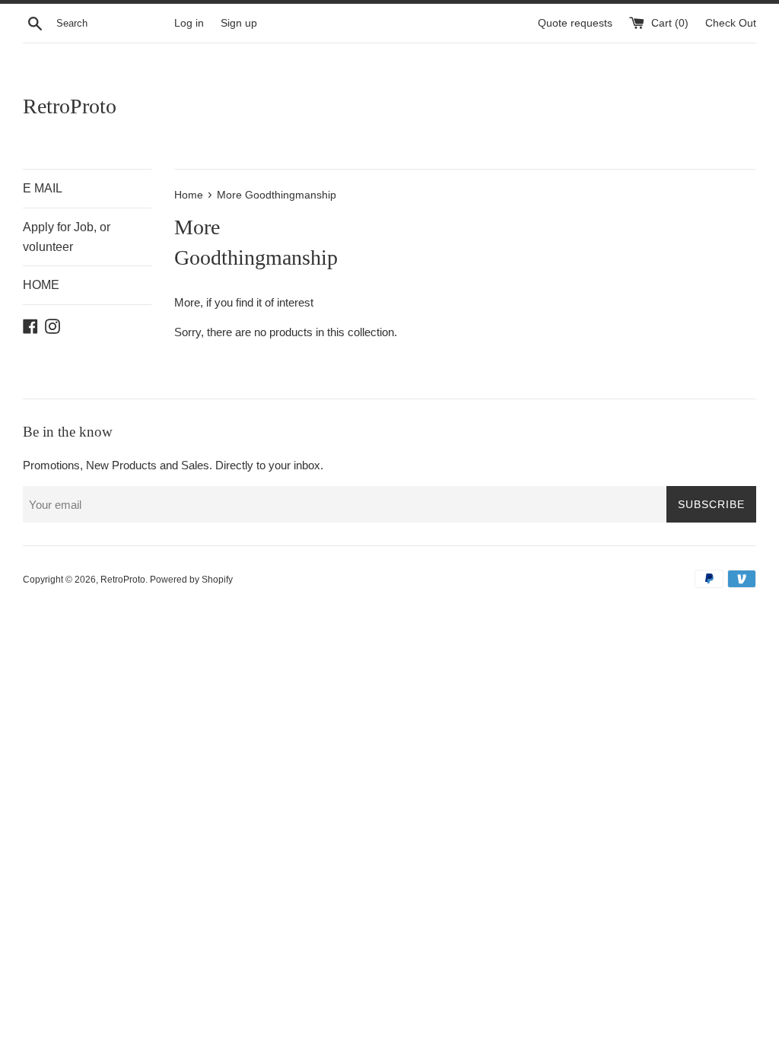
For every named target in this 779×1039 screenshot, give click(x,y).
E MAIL (42, 188)
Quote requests (576, 23)
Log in (189, 23)
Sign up (239, 23)
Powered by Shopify (191, 579)
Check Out (730, 23)
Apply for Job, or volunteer (66, 237)
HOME (41, 284)
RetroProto (69, 106)
